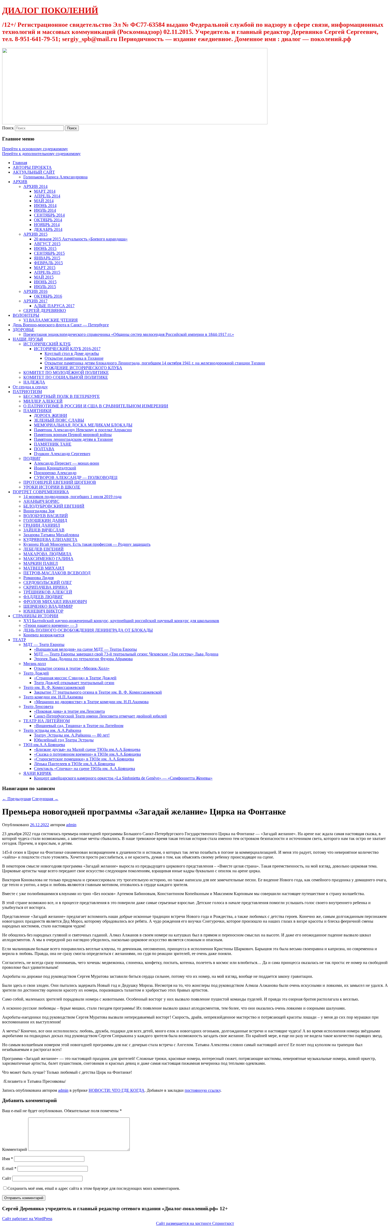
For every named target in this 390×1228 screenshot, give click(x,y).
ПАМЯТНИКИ (37, 410)
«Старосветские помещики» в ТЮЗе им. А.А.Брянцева (84, 759)
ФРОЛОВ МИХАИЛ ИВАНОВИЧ (55, 601)
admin (71, 824)
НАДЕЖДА (34, 382)
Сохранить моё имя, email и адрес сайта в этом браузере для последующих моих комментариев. (93, 1188)
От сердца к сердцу (30, 387)
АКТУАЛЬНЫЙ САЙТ (34, 172)
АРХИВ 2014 (35, 186)
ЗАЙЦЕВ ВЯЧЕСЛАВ (43, 530)
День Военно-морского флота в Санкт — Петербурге (61, 325)
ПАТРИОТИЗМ (27, 391)
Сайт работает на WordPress (27, 1218)
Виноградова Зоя (38, 511)
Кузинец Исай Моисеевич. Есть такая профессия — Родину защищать (86, 544)
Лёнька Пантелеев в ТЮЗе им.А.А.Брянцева (74, 764)
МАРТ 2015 (44, 267)
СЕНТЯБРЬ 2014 (49, 215)
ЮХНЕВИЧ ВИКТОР (43, 611)
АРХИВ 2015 (35, 234)
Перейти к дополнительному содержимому (41, 153)
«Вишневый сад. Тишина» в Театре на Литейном (78, 725)
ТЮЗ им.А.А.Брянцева (44, 744)
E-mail (9, 1168)
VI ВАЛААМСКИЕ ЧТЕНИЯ (50, 320)
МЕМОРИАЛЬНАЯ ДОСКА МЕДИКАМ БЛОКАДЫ (83, 425)
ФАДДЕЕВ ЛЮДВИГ (43, 597)
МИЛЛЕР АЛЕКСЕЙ (43, 401)
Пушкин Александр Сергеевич (62, 453)
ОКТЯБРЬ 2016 (48, 296)
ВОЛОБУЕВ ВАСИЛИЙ (45, 515)
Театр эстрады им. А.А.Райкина (52, 730)
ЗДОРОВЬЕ (23, 329)
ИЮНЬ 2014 (45, 205)
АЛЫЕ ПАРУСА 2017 (54, 305)
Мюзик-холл (34, 663)
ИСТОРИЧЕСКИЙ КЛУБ (47, 344)
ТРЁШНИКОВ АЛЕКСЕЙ (47, 592)
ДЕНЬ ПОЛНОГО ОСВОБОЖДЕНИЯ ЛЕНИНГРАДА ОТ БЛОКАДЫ (88, 630)
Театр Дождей (36, 673)
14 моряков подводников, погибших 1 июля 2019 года (72, 496)
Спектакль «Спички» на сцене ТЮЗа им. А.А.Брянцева (84, 768)
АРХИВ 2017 (35, 301)
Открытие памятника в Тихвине (74, 358)
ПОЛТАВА (44, 449)
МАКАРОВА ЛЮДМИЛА (47, 554)
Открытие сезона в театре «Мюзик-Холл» (72, 668)
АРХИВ (20, 181)
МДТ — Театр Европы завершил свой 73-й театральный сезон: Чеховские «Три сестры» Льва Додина (126, 654)
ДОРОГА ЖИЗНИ (50, 415)
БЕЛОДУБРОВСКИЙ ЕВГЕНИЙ (53, 506)
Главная (20, 162)
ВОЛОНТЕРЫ (26, 315)
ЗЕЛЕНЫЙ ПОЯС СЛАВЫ (59, 420)
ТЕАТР (19, 639)
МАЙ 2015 (44, 277)
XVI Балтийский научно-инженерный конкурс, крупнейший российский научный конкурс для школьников (121, 620)
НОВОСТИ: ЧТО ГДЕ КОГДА (117, 1090)
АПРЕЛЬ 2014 (47, 196)
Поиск (8, 128)
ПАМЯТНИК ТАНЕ (52, 444)
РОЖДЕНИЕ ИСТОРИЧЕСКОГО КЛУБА (83, 368)
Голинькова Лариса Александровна (55, 177)
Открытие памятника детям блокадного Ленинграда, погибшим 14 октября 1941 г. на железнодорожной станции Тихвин (155, 363)
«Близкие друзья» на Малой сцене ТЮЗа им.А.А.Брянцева (87, 749)
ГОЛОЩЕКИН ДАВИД (45, 520)
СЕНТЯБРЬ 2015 (49, 253)
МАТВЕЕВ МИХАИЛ (43, 568)
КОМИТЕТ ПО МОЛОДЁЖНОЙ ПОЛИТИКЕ (66, 372)
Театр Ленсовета (38, 706)
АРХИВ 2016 (35, 291)
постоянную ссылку (202, 1090)
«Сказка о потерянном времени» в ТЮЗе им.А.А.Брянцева (87, 754)
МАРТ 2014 (44, 191)
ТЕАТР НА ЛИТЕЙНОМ (46, 721)
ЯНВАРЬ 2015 (47, 258)
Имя (7, 1158)
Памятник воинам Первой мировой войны (73, 434)
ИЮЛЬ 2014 (45, 210)
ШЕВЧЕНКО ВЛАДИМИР (48, 606)
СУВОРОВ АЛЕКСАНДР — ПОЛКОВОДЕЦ (76, 477)
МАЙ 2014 (44, 201)
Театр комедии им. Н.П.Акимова (53, 697)
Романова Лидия (38, 577)
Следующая (45, 798)
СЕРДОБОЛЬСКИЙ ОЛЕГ (47, 582)
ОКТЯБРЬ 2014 (48, 220)
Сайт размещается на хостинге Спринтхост (195, 1223)
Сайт (6, 1178)
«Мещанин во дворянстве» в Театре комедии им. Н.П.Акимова (91, 701)
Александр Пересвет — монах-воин (66, 463)
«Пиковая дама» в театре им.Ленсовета (69, 711)
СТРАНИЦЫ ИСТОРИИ (35, 616)
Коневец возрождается (43, 635)
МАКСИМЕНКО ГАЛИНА (48, 558)
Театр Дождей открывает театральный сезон (74, 682)
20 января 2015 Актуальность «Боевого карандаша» (81, 239)
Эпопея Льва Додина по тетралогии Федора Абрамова (83, 659)
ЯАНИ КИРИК (37, 773)
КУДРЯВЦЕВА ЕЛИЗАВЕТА (50, 539)
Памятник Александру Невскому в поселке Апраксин (83, 430)
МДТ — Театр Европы (43, 644)
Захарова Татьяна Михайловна (51, 534)
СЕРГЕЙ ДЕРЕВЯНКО (44, 310)
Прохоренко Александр (55, 472)
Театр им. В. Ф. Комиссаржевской (54, 687)
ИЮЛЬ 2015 (45, 286)
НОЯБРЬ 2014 (47, 224)
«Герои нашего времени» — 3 (50, 625)
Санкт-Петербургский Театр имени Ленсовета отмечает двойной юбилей (100, 716)
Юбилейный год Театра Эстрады (64, 740)
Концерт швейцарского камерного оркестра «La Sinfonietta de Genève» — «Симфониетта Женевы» (123, 778)
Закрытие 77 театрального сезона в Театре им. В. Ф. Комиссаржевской (98, 692)
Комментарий (14, 1149)
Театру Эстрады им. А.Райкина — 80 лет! (72, 735)
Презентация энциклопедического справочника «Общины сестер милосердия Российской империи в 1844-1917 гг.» (128, 334)
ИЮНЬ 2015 (45, 248)
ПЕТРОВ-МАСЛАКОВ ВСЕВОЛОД (56, 573)
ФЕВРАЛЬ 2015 (48, 263)
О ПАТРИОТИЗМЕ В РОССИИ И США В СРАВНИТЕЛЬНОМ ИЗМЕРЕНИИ (95, 406)
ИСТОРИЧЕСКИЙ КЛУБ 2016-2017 (67, 348)
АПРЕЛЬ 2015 (47, 272)
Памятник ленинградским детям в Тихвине (73, 439)
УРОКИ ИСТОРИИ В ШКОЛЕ (51, 487)
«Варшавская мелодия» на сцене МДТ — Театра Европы (85, 649)
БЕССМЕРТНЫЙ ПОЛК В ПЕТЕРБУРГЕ (61, 396)
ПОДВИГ (32, 458)
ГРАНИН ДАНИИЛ (41, 525)
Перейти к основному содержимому (35, 149)
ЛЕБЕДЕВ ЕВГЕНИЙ (43, 549)
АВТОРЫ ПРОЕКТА (32, 167)
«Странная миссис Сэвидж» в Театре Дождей (75, 678)
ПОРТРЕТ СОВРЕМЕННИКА (41, 492)
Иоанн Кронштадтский (55, 468)
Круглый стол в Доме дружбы (72, 353)
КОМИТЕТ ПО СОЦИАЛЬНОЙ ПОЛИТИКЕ (65, 377)
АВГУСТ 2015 (47, 243)
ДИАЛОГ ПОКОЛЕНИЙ (50, 10)
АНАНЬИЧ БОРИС (41, 501)
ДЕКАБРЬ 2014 (48, 229)
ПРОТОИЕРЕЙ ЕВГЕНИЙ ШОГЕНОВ (59, 482)
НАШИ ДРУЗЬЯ (28, 339)
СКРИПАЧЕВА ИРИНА (45, 587)
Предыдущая (16, 798)
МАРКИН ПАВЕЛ (40, 563)
